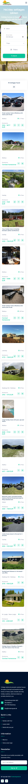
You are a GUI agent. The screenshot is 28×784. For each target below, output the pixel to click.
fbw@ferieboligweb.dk (11, 708)
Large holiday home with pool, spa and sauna (13, 420)
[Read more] (22, 125)
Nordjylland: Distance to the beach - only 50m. (12, 572)
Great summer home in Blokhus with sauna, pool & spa (12, 113)
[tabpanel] (14, 43)
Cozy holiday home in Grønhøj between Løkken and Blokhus (10, 229)
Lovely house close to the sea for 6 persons (12, 534)
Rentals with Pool (7, 721)
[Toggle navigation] (26, 3)
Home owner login (7, 743)
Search (15, 56)
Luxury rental (5, 724)
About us (4, 739)
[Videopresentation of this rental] (14, 125)
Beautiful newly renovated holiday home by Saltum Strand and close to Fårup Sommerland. (12, 498)
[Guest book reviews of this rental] (14, 201)
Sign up (13, 768)
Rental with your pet (7, 727)
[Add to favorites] (18, 125)
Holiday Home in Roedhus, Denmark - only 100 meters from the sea (12, 646)
